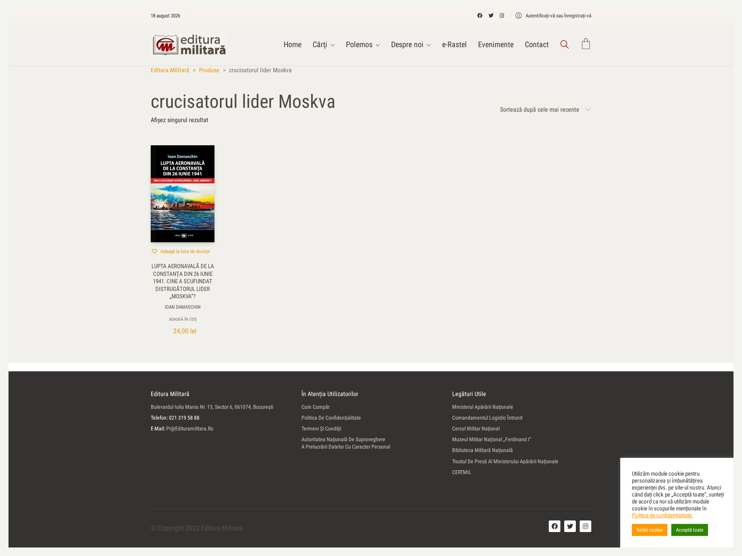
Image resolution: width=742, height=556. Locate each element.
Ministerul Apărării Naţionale (482, 407)
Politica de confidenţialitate (331, 418)
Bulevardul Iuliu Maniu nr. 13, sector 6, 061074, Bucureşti (212, 407)
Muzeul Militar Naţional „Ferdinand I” (491, 439)
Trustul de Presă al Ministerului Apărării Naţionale (505, 461)
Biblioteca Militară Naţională (482, 450)
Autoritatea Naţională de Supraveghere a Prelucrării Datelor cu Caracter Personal (345, 443)
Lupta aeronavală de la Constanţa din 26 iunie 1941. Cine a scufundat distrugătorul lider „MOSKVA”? (182, 281)
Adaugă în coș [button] (183, 319)
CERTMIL (461, 472)
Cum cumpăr (315, 407)
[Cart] (585, 44)
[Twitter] (570, 526)
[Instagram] (585, 526)
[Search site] (564, 45)
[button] (180, 251)
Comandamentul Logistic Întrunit (487, 418)
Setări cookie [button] (649, 530)
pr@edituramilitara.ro (189, 428)
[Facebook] (554, 526)
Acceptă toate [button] (689, 530)
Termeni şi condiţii (321, 428)
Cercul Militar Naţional (476, 428)
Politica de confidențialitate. (662, 515)
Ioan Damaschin (183, 307)
